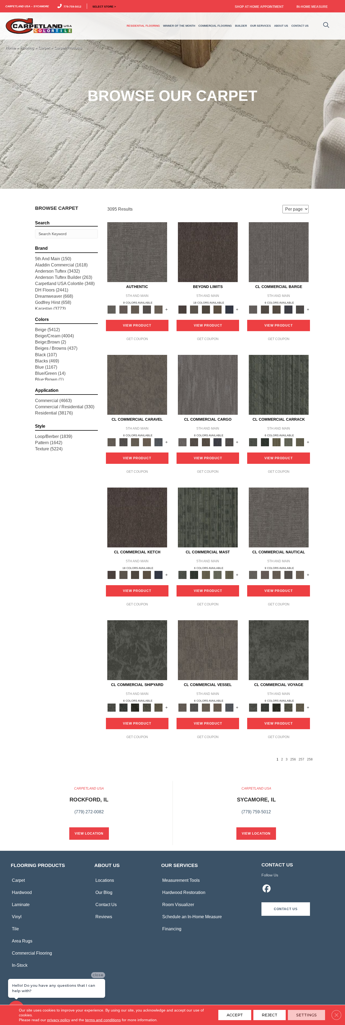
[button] (285, 909)
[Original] (300, 309)
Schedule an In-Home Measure (192, 916)
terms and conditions (103, 1020)
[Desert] (194, 309)
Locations (104, 880)
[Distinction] (158, 707)
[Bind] (279, 385)
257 (301, 759)
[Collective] (135, 707)
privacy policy (58, 1020)
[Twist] (300, 442)
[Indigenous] (276, 309)
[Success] (158, 442)
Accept (235, 1015)
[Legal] (147, 309)
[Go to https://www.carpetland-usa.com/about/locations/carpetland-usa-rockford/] (89, 803)
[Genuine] (135, 309)
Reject (269, 1015)
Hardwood (22, 892)
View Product (137, 325)
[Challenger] (137, 385)
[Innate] (288, 309)
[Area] (208, 252)
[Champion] (123, 442)
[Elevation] (206, 309)
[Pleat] (288, 442)
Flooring (27, 48)
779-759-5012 (71, 6)
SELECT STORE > (104, 6)
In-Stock (19, 965)
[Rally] (147, 442)
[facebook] (266, 889)
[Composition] (147, 707)
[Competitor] (135, 442)
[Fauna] (217, 309)
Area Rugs (22, 941)
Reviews (103, 916)
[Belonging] (279, 252)
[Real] (158, 309)
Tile (15, 929)
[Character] (123, 707)
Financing (171, 929)
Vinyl (17, 916)
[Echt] (123, 309)
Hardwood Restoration (183, 892)
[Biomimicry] (137, 650)
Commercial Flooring (32, 953)
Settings (306, 1015)
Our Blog (103, 892)
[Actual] (137, 252)
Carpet (44, 48)
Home (10, 48)
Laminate (21, 904)
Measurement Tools (181, 880)
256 (293, 759)
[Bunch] (265, 442)
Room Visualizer (178, 904)
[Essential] (265, 309)
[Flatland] (229, 309)
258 (310, 759)
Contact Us (106, 904)
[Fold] (276, 442)
